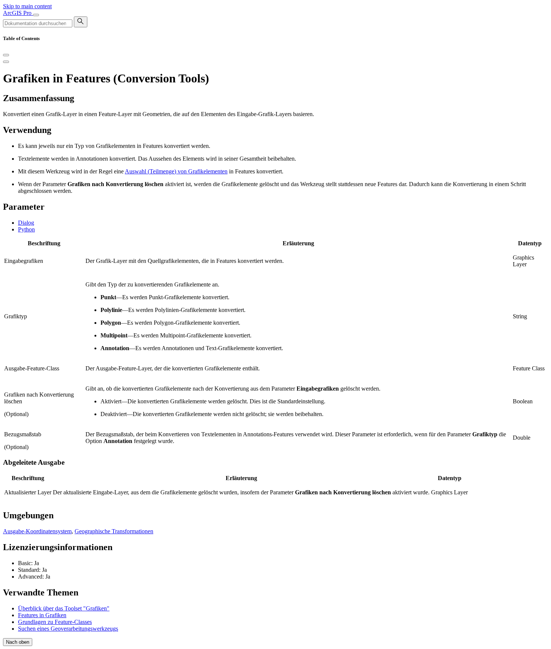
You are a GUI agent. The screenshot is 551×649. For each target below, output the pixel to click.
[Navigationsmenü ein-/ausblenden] (36, 15)
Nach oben (17, 642)
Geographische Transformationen (114, 531)
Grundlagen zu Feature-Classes (55, 622)
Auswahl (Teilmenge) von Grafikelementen (176, 171)
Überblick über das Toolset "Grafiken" (63, 608)
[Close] (6, 55)
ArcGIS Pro (18, 13)
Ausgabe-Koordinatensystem (37, 531)
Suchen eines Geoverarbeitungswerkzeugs (68, 628)
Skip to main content (27, 6)
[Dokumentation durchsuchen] (80, 21)
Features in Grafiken (42, 615)
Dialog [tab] (26, 222)
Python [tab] (26, 229)
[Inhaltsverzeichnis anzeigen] (6, 62)
